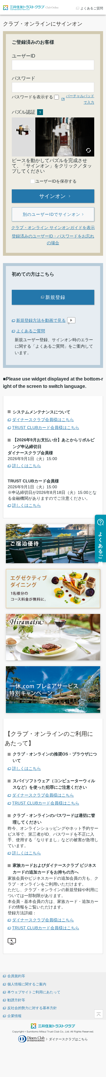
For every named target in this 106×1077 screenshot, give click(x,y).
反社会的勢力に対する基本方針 (32, 1008)
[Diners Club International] (32, 1038)
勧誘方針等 (16, 1000)
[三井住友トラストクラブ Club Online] (31, 7)
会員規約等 (16, 976)
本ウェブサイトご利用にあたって (33, 992)
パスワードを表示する (32, 97)
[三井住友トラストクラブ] (53, 1025)
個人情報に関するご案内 (26, 984)
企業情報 (14, 1016)
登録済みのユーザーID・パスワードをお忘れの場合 (53, 239)
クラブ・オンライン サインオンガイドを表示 (53, 227)
